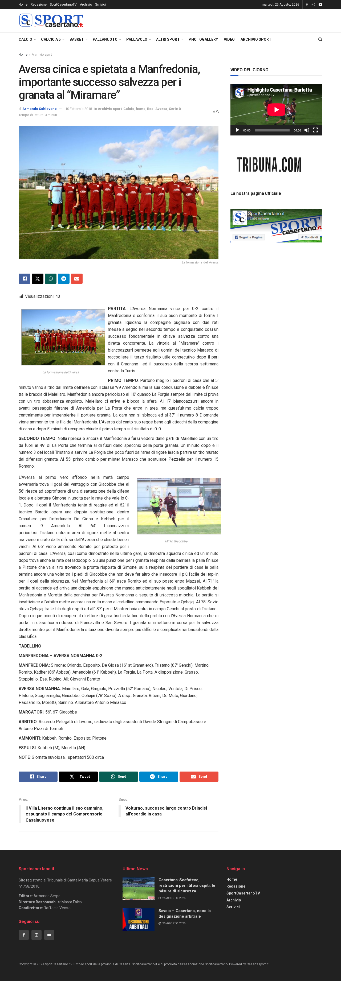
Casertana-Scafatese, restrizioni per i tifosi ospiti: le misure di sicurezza (187, 885)
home (140, 109)
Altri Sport (168, 39)
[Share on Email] (77, 279)
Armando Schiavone (39, 109)
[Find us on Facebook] (307, 4)
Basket (77, 39)
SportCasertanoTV (63, 4)
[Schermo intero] (315, 130)
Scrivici (100, 4)
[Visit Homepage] (51, 20)
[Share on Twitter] (37, 279)
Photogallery (203, 39)
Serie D (175, 109)
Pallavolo (136, 39)
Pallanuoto (105, 39)
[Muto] (307, 130)
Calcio (25, 39)
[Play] (237, 130)
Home (23, 4)
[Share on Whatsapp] (50, 279)
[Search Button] (320, 39)
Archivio (86, 4)
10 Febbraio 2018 (78, 109)
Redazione (39, 4)
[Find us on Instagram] (313, 4)
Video (229, 39)
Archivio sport (256, 39)
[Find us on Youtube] (320, 4)
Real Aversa (157, 109)
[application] (276, 109)
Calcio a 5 (51, 39)
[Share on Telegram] (64, 279)
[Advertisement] (276, 282)
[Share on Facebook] (24, 279)
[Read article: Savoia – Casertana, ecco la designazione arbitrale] (139, 919)
